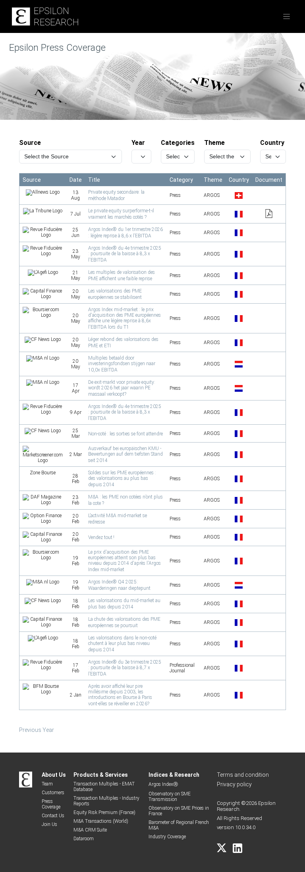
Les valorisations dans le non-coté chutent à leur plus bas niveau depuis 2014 (122, 644)
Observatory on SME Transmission (170, 796)
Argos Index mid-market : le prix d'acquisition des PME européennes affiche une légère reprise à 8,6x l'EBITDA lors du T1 (124, 318)
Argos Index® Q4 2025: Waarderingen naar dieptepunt (119, 585)
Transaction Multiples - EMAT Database (104, 786)
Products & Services (100, 775)
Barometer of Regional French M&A (179, 825)
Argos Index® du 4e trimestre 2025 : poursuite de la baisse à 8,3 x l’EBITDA (124, 412)
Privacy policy (234, 784)
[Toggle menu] (286, 16)
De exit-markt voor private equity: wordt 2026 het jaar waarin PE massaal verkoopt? (121, 388)
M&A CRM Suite (90, 830)
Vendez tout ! (101, 537)
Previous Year (36, 730)
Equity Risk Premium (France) (104, 812)
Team (47, 784)
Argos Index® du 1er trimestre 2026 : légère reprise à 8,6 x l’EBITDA (125, 233)
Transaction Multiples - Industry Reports (106, 801)
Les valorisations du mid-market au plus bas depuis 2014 (124, 604)
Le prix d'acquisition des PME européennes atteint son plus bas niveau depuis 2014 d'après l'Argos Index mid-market (124, 560)
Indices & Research (174, 775)
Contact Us (53, 815)
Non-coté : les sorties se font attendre (125, 434)
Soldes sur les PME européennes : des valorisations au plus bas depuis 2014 (122, 478)
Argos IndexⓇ (163, 784)
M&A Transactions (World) (100, 821)
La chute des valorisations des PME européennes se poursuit (124, 622)
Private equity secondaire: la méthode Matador (116, 195)
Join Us (49, 824)
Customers (53, 792)
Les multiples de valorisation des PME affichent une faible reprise (121, 275)
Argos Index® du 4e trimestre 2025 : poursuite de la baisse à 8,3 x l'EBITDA (124, 254)
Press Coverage (51, 804)
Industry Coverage (167, 836)
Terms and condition (243, 775)
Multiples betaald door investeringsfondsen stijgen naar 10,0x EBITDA (121, 364)
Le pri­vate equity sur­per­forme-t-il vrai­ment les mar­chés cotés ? (121, 214)
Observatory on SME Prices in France (179, 810)
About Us (54, 775)
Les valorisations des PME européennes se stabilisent (115, 294)
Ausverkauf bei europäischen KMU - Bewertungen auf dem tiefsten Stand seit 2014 (125, 454)
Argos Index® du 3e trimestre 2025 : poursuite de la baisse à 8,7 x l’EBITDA (124, 668)
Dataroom (83, 838)
